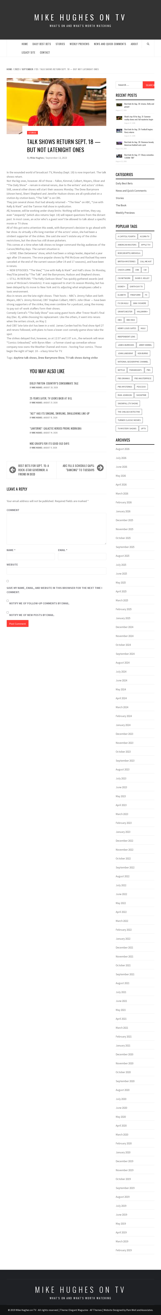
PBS (148, 370)
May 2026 (121, 475)
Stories (60, 44)
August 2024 (122, 662)
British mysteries (127, 261)
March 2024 (122, 707)
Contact (45, 52)
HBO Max (130, 319)
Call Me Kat (146, 261)
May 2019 (121, 1223)
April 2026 (121, 484)
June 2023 (121, 787)
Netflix (121, 370)
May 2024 (121, 689)
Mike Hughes (37, 157)
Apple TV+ (146, 244)
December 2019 (124, 1161)
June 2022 (121, 894)
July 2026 (121, 458)
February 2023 (124, 823)
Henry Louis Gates (127, 328)
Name (11, 550)
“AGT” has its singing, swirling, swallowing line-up (60, 413)
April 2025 (121, 591)
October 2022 (123, 858)
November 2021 (124, 956)
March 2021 (122, 1027)
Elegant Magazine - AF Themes (85, 1310)
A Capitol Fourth (126, 236)
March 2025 (122, 600)
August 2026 (122, 449)
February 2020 (124, 1143)
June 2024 (121, 680)
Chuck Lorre (124, 269)
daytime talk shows (25, 357)
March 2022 (122, 921)
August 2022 (122, 876)
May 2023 (121, 796)
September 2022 (125, 867)
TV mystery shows (127, 428)
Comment (13, 510)
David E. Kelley (142, 278)
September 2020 (125, 1081)
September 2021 (125, 974)
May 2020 (121, 1116)
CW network (124, 278)
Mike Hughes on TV (80, 17)
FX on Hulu (123, 303)
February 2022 (124, 929)
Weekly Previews (79, 44)
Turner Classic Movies (129, 420)
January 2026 (123, 511)
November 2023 (124, 743)
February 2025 (124, 609)
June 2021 (121, 1001)
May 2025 (121, 582)
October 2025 (123, 538)
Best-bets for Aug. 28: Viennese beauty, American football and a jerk (139, 143)
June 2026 (121, 466)
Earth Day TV (136, 286)
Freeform (135, 294)
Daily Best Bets (42, 44)
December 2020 (124, 1054)
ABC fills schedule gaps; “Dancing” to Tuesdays (78, 468)
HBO (120, 319)
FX (146, 294)
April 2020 (121, 1125)
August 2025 (122, 556)
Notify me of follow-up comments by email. (39, 603)
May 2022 (121, 903)
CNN (137, 269)
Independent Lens (126, 336)
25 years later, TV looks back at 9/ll (51, 398)
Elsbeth (122, 294)
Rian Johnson (125, 395)
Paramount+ (135, 370)
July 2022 (121, 885)
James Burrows (126, 345)
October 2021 (123, 965)
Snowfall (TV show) (128, 403)
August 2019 (122, 1197)
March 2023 (122, 814)
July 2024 (121, 671)
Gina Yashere (139, 303)
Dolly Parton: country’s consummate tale (54, 383)
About (134, 44)
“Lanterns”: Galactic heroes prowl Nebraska (55, 428)
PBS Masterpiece (142, 378)
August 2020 (122, 1090)
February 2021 (124, 1036)
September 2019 (125, 1188)
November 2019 (124, 1170)
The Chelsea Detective (129, 411)
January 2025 (123, 618)
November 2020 (124, 1063)
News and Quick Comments (110, 44)
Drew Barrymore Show (51, 357)
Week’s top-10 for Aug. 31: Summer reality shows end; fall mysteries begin (138, 118)
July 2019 (121, 1206)
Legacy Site (28, 52)
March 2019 (122, 1241)
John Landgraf (125, 353)
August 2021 (122, 983)
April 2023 (121, 805)
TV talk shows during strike (82, 357)
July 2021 (121, 992)
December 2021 (124, 947)
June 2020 (121, 1108)
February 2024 (124, 716)
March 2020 (122, 1134)
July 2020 (121, 1099)
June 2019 (121, 1214)
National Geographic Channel (133, 361)
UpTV (143, 428)
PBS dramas (124, 378)
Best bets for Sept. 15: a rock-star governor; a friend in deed (33, 470)
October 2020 (123, 1072)
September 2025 (125, 547)
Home (25, 44)
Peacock (141, 386)
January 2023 (123, 832)
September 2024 (125, 654)
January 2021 (123, 1045)
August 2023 (122, 769)
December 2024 (124, 627)
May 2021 (121, 1010)
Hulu (143, 328)
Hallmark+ (142, 311)
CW (145, 269)
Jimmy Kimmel (145, 345)
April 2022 (121, 912)
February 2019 (124, 1250)
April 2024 (121, 698)
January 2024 (123, 725)
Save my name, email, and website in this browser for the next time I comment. (54, 590)
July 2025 (121, 564)
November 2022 (124, 849)
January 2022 (123, 938)
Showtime (141, 395)
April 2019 (121, 1232)
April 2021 (121, 1018)
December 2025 (124, 520)
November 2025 (124, 529)
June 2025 (121, 573)
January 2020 (123, 1152)
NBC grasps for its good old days (49, 443)
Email (62, 550)
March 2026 (122, 493)
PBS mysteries (125, 386)
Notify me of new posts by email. (32, 615)
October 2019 (123, 1179)
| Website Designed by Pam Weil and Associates (127, 1310)
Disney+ (121, 286)
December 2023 (124, 734)
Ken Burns (143, 353)
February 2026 (124, 502)
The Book (121, 205)
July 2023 (121, 778)
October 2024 (123, 645)
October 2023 (123, 751)
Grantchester (125, 311)
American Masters (127, 244)
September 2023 (125, 760)
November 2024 (124, 636)
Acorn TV (144, 236)
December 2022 (124, 840)
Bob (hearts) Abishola (129, 253)
